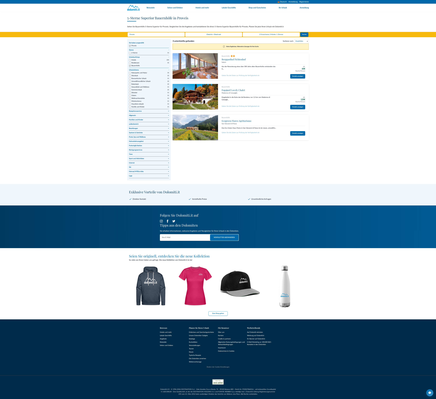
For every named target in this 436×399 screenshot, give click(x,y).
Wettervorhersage (195, 362)
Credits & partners (224, 339)
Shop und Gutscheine (257, 8)
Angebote (163, 339)
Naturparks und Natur (139, 73)
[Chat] (429, 392)
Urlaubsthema (149, 70)
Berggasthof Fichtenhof (234, 59)
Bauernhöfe (135, 65)
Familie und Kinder (137, 107)
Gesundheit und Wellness (140, 87)
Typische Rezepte (195, 355)
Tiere (149, 154)
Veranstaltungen (194, 345)
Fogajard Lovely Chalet (233, 90)
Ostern (133, 95)
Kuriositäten (193, 342)
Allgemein (149, 115)
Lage (149, 176)
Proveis (133, 46)
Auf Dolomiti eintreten (255, 332)
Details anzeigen (297, 76)
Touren (191, 349)
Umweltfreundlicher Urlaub (140, 81)
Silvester (134, 92)
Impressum (222, 348)
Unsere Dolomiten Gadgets (198, 335)
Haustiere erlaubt (137, 104)
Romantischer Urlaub (138, 78)
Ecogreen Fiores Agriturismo (236, 120)
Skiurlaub (134, 75)
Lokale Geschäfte (229, 8)
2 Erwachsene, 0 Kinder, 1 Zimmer (271, 34)
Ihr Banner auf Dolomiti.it (256, 339)
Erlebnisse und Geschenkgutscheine (201, 332)
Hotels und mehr (202, 8)
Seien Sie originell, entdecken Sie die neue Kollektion (169, 256)
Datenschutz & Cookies (226, 351)
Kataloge (192, 339)
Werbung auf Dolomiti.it (255, 335)
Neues (191, 352)
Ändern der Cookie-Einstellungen (218, 367)
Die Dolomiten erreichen (197, 358)
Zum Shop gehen (218, 313)
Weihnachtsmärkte (138, 98)
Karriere (220, 335)
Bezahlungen (149, 128)
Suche (304, 34)
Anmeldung (293, 2)
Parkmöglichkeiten (149, 145)
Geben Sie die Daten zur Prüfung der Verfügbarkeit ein (240, 75)
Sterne (149, 50)
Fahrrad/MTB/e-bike (149, 171)
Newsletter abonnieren (224, 237)
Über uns (221, 332)
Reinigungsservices (149, 150)
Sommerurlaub (136, 90)
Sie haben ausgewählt (136, 43)
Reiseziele (151, 8)
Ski (149, 167)
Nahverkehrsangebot (149, 141)
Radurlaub (135, 84)
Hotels (133, 60)
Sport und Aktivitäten (149, 158)
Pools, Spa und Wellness (149, 137)
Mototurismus (136, 101)
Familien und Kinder (149, 120)
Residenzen (135, 63)
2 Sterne (134, 53)
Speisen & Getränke (149, 133)
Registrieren (304, 2)
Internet (149, 163)
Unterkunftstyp (149, 57)
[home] (134, 8)
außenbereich (149, 124)
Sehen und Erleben (175, 8)
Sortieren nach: (288, 41)
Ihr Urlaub (283, 8)
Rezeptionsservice (149, 111)
